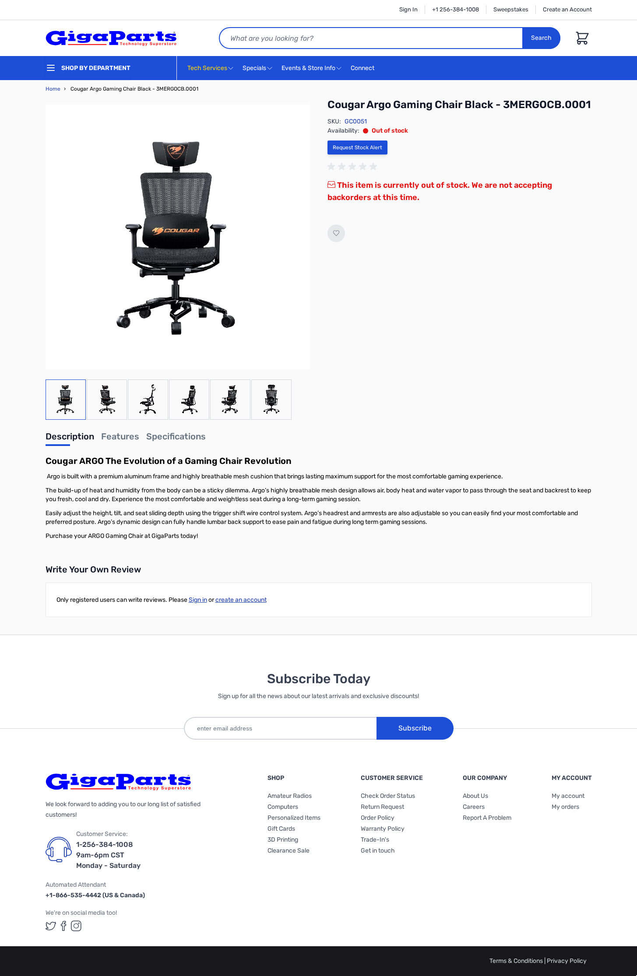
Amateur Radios (289, 796)
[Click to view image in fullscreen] (178, 237)
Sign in (198, 600)
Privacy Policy (567, 961)
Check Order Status (388, 796)
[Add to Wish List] (336, 233)
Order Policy (377, 818)
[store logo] (111, 38)
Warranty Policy (383, 828)
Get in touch (378, 850)
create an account (241, 600)
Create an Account (567, 9)
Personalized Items (293, 818)
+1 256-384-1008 (455, 9)
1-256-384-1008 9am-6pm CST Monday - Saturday (108, 855)
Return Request (382, 807)
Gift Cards (281, 828)
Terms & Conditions (516, 961)
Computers (282, 807)
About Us (475, 796)
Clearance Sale (288, 850)
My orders (565, 807)
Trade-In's (375, 839)
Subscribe (415, 728)
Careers (474, 807)
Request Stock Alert (357, 147)
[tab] (70, 439)
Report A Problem (487, 818)
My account (568, 796)
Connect (363, 68)
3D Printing (282, 839)
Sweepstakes (510, 9)
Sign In (408, 9)
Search (541, 38)
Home (53, 89)
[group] (353, 166)
